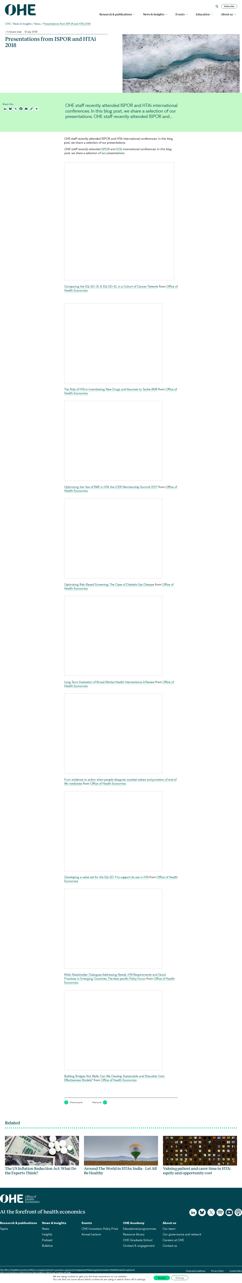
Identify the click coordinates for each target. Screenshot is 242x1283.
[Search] (217, 6)
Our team (169, 1228)
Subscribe (229, 6)
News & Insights (153, 14)
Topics (4, 1228)
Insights (47, 1234)
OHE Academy (133, 1223)
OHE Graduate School (137, 1240)
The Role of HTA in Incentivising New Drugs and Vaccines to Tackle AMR (110, 389)
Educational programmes (139, 1228)
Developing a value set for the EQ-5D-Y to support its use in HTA (106, 877)
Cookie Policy (236, 1271)
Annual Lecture (91, 1234)
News (37, 23)
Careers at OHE (173, 1240)
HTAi (119, 149)
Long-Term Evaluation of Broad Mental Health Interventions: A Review (109, 682)
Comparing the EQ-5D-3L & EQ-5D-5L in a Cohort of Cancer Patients (111, 286)
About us (227, 14)
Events (180, 14)
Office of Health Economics (108, 783)
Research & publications (115, 14)
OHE (8, 23)
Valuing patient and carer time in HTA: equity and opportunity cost (197, 1170)
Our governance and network (182, 1234)
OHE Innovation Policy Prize (100, 1228)
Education (203, 14)
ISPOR (105, 149)
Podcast (47, 1240)
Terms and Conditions (195, 1271)
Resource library (133, 1234)
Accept (162, 1277)
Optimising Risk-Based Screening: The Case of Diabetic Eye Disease (109, 584)
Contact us (170, 1245)
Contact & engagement (139, 1245)
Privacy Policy (217, 1271)
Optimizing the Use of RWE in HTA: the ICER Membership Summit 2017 (111, 487)
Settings (179, 1277)
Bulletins (47, 1245)
